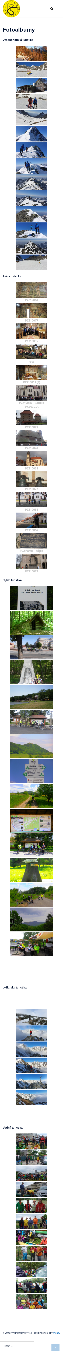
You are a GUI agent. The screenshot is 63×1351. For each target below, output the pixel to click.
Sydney (56, 1332)
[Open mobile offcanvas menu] (59, 8)
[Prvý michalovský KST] (11, 8)
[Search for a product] (51, 8)
